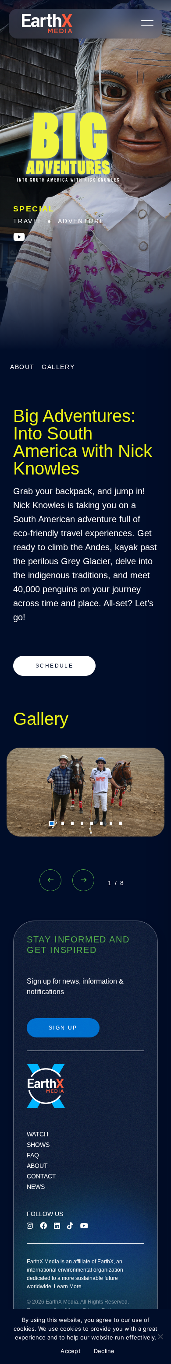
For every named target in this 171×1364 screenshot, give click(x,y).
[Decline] (160, 1336)
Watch (37, 1134)
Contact (41, 1176)
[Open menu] (147, 23)
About (22, 366)
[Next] (83, 880)
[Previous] (50, 880)
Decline (104, 1350)
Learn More (68, 1286)
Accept (71, 1350)
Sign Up (63, 1028)
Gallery (58, 366)
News (36, 1186)
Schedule (54, 666)
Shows (38, 1144)
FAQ (33, 1155)
